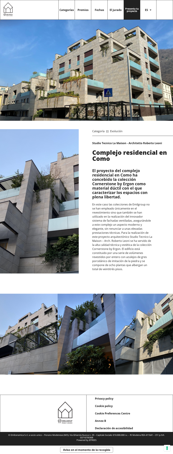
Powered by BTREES (86, 440)
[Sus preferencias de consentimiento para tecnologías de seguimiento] (167, 448)
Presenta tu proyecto (132, 10)
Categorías (66, 10)
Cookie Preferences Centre (112, 413)
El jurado (116, 10)
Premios (83, 10)
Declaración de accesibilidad (114, 428)
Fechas (99, 10)
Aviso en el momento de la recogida (86, 449)
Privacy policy (104, 398)
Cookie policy (104, 406)
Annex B (100, 421)
